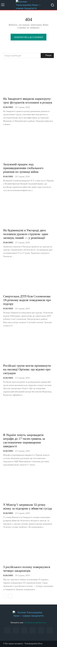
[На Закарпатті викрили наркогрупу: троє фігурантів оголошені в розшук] (28, 79)
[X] (41, 630)
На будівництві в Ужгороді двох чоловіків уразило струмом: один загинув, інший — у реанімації (25, 233)
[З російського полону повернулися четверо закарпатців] (28, 548)
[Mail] (16, 630)
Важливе (8, 107)
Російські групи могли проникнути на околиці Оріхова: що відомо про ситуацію (27, 369)
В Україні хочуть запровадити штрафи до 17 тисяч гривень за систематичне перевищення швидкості (24, 440)
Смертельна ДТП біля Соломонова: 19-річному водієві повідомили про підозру (27, 299)
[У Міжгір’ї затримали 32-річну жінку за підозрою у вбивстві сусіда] (28, 485)
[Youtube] (49, 630)
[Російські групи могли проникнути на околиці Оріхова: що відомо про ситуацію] (28, 346)
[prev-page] (5, 596)
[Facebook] (7, 630)
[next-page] (10, 596)
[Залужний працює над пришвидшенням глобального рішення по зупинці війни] (28, 145)
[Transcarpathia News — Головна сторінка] (28, 5)
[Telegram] (33, 630)
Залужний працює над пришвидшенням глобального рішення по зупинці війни (23, 167)
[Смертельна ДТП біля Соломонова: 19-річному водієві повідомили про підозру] (28, 277)
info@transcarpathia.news (35, 622)
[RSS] (24, 630)
